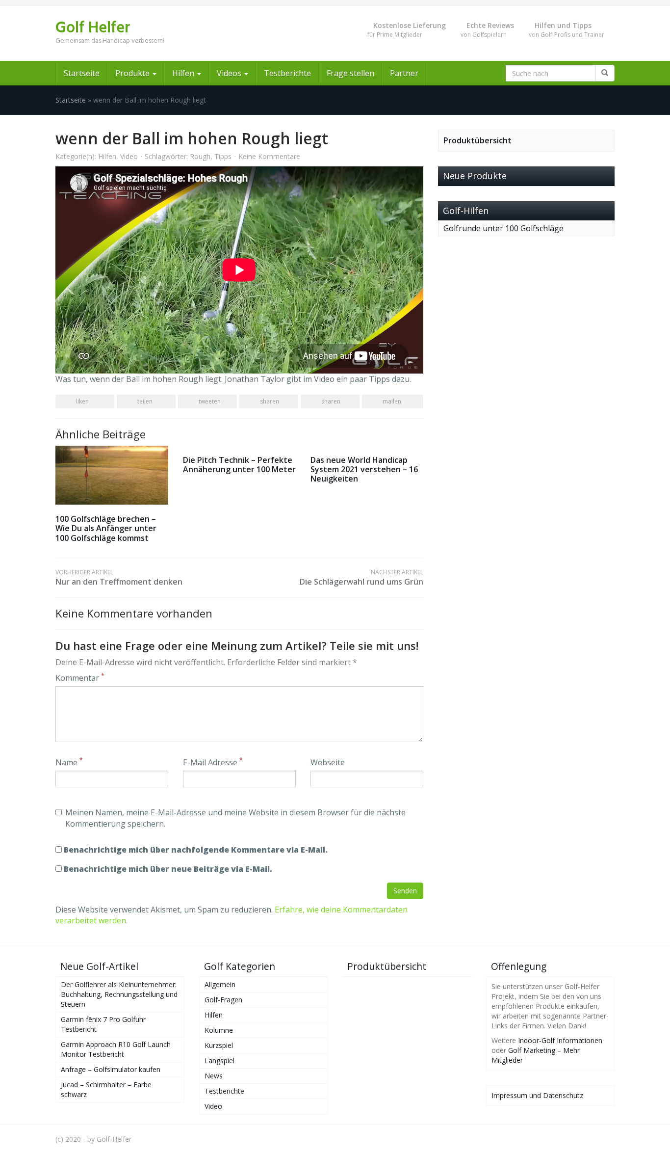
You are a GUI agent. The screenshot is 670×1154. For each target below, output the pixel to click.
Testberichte (287, 73)
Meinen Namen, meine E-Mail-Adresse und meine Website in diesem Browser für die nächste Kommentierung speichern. (235, 818)
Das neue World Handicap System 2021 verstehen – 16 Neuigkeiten (364, 469)
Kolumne (219, 1030)
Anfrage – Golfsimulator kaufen (110, 1069)
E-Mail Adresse (213, 762)
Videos (230, 73)
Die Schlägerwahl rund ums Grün (361, 577)
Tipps (223, 156)
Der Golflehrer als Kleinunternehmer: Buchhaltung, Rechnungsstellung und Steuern (119, 994)
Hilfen (184, 73)
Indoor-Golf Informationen (560, 1040)
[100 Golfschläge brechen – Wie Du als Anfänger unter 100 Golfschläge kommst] (111, 475)
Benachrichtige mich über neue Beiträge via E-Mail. (168, 868)
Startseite (82, 73)
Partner (404, 73)
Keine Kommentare (269, 156)
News (214, 1075)
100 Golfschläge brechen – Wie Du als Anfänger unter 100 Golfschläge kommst (105, 528)
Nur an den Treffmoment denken (118, 577)
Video (129, 156)
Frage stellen (350, 73)
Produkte (133, 73)
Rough (200, 156)
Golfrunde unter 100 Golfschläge (503, 228)
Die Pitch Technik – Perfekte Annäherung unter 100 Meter (239, 465)
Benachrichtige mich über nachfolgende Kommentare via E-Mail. (196, 849)
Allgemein (220, 984)
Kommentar (79, 677)
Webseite (327, 762)
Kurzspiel (219, 1045)
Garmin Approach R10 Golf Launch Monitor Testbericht (116, 1049)
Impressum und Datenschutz (537, 1095)
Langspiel (219, 1060)
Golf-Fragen (223, 999)
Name (69, 762)
